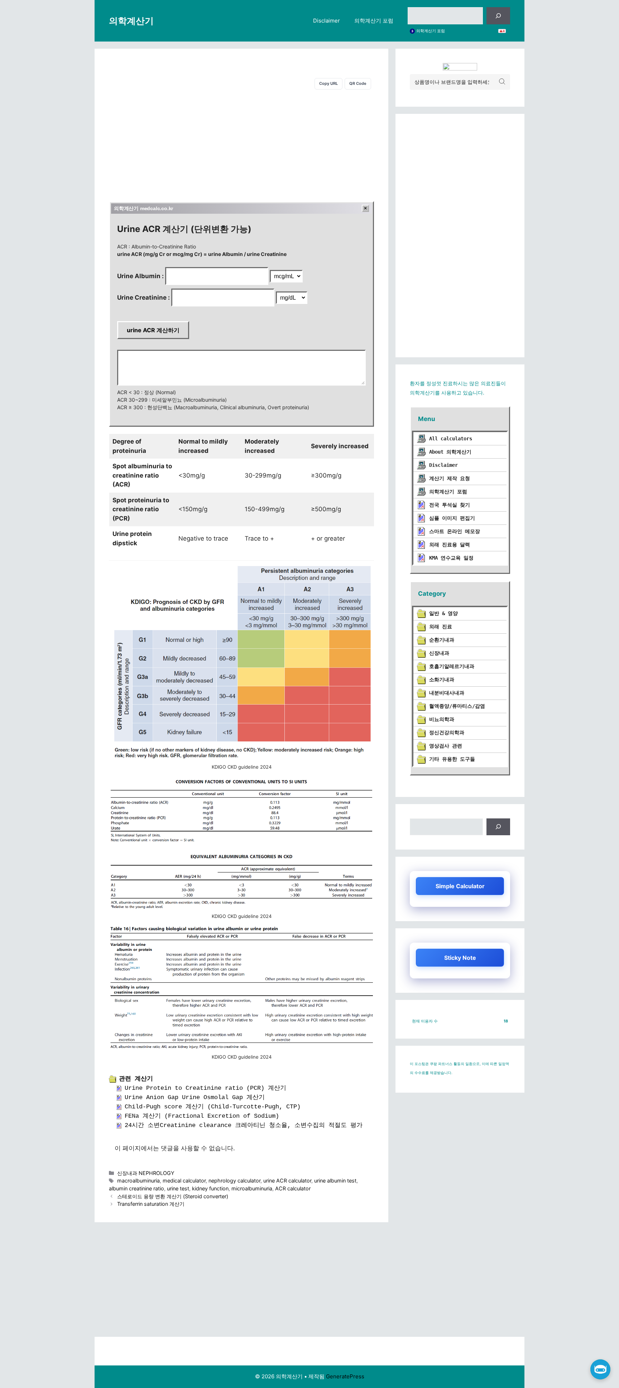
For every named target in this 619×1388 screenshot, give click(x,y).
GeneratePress (345, 1376)
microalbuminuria (251, 1188)
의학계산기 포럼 (373, 20)
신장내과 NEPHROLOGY (145, 1173)
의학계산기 (131, 20)
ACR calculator (293, 1188)
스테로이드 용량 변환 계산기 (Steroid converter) (172, 1196)
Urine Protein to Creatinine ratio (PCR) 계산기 (205, 1088)
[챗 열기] (600, 1369)
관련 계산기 (136, 1078)
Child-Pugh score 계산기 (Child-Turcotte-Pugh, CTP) (213, 1106)
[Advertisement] (241, 144)
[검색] (498, 15)
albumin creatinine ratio (136, 1188)
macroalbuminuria (138, 1180)
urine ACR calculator (287, 1180)
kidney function (210, 1188)
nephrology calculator (234, 1180)
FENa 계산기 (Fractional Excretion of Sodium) (202, 1116)
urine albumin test (335, 1180)
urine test (178, 1188)
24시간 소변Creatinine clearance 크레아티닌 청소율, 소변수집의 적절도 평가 (244, 1125)
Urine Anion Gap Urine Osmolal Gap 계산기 (195, 1097)
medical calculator (184, 1180)
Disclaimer (326, 20)
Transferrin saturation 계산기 (150, 1204)
